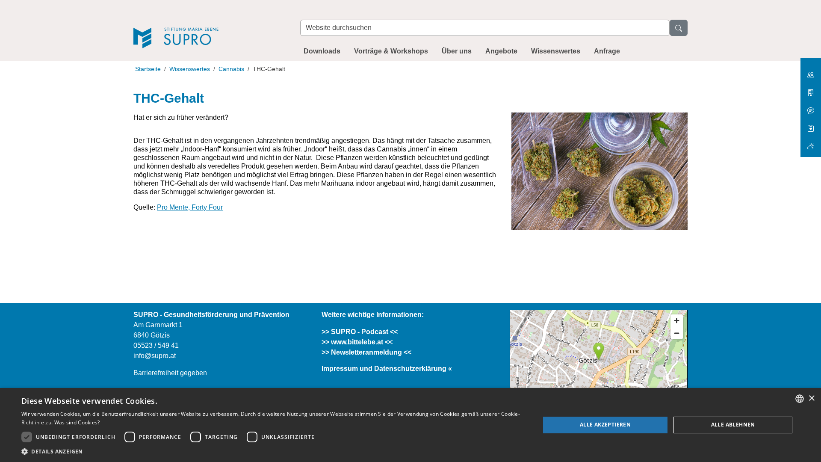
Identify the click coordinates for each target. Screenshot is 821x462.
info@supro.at (154, 355)
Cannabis (231, 68)
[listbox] (799, 398)
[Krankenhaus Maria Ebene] (810, 89)
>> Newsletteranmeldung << (366, 352)
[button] (273, 451)
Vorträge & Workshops (391, 51)
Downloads (322, 51)
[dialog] (410, 425)
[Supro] (208, 26)
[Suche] (679, 28)
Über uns (457, 51)
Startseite (148, 68)
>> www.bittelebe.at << (357, 342)
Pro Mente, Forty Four (190, 207)
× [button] (811, 398)
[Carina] (810, 142)
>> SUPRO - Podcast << (360, 331)
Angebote (501, 51)
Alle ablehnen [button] (733, 424)
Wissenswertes (555, 51)
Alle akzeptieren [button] (605, 424)
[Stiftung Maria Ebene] (810, 71)
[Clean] (810, 107)
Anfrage (607, 51)
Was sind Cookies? (77, 422)
